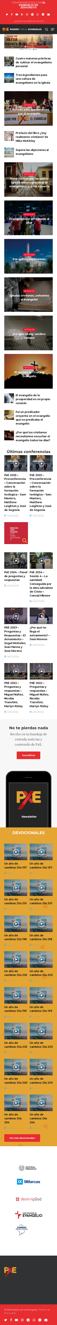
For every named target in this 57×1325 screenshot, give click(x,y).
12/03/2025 (30, 121)
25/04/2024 (30, 345)
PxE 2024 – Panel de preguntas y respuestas (15, 576)
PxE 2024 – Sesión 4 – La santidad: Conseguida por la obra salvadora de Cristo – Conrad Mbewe (41, 584)
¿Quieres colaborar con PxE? (29, 21)
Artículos (29, 105)
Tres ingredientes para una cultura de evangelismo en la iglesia (33, 78)
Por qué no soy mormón (29, 259)
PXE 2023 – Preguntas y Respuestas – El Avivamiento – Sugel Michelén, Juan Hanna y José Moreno (15, 639)
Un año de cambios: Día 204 (13, 1118)
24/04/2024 (30, 230)
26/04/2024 (30, 267)
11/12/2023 (30, 384)
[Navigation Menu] (52, 29)
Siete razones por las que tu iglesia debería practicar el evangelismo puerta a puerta (29, 182)
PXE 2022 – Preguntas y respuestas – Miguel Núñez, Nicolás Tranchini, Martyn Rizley (14, 694)
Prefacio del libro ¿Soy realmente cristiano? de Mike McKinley (32, 136)
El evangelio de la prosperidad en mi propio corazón (33, 399)
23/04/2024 (30, 307)
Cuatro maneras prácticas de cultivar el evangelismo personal (34, 62)
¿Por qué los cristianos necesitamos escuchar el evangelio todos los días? (33, 436)
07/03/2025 (30, 194)
